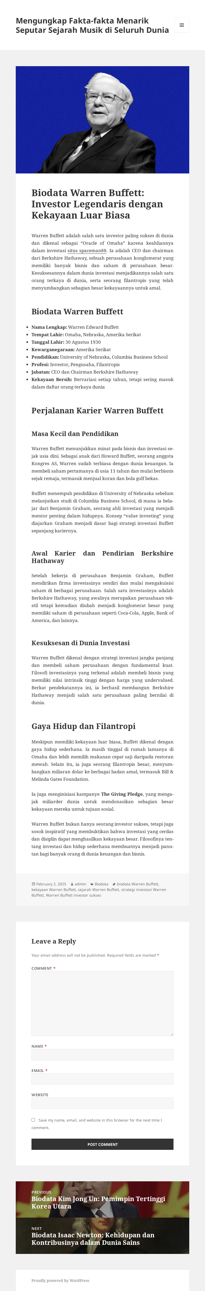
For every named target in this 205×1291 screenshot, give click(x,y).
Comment (43, 968)
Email (39, 1070)
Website (40, 1094)
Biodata (101, 883)
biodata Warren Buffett (137, 883)
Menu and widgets (182, 32)
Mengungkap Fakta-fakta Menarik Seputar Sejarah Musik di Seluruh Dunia (92, 25)
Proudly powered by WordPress (60, 1280)
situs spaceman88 (87, 250)
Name (39, 1046)
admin (80, 883)
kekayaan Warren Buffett (53, 889)
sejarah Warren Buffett (98, 889)
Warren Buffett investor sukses (73, 895)
